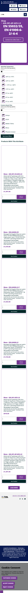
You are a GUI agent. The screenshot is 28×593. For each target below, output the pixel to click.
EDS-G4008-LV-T (14, 287)
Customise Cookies (9, 578)
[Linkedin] (25, 499)
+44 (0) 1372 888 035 (19, 496)
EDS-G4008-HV (14, 232)
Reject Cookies (8, 587)
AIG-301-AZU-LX (14, 397)
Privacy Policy (7, 581)
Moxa (5, 174)
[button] (25, 14)
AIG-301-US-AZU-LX (15, 174)
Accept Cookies (8, 583)
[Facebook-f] (20, 499)
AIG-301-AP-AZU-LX (15, 454)
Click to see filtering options (8, 68)
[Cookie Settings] (1, 591)
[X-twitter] (22, 499)
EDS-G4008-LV (13, 342)
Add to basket (21, 197)
